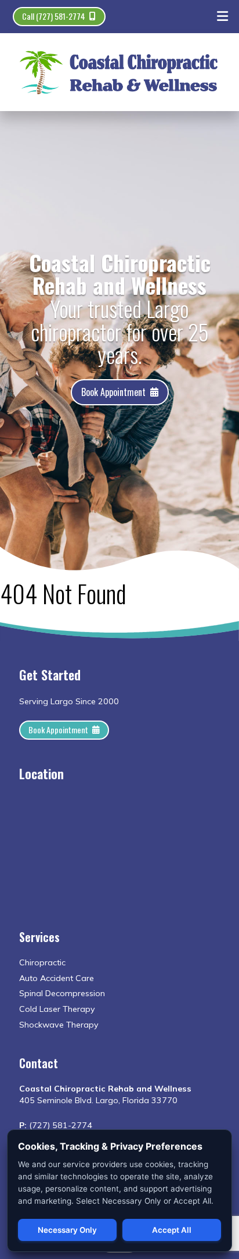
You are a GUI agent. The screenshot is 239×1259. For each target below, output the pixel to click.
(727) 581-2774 (60, 1125)
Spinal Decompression (62, 993)
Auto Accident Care (56, 978)
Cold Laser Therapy (57, 1009)
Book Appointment (113, 392)
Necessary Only (67, 1230)
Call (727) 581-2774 (53, 16)
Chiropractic (42, 962)
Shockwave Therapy (59, 1024)
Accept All (171, 1230)
